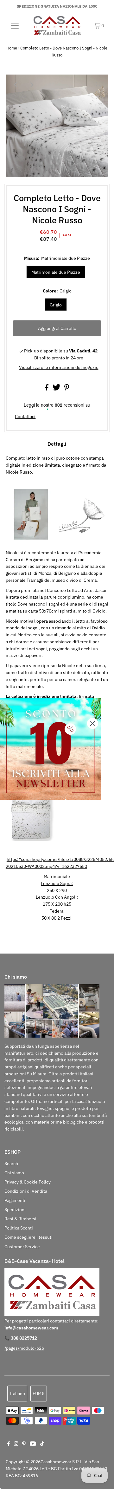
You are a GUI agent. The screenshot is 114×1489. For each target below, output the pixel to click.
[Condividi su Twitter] (57, 389)
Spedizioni (15, 1209)
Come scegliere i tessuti (28, 1237)
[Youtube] (33, 1444)
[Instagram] (16, 1444)
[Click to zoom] (98, 85)
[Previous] (16, 85)
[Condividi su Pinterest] (66, 389)
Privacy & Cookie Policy (27, 1182)
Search (11, 1163)
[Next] (31, 85)
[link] (50, 749)
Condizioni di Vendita (25, 1191)
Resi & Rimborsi (20, 1219)
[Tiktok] (42, 1444)
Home (11, 48)
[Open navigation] (15, 25)
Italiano (17, 1393)
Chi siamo (14, 1173)
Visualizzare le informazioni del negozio (58, 367)
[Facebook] (8, 1444)
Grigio (56, 305)
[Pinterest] (24, 1444)
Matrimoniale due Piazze (55, 272)
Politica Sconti (18, 1228)
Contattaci (25, 416)
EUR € (39, 1393)
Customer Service (22, 1247)
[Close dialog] (92, 723)
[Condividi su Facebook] (47, 389)
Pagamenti (14, 1200)
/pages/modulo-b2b (24, 1348)
